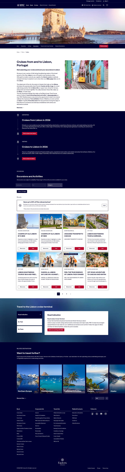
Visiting (29, 46)
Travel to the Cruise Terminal (47, 46)
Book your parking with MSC (56, 329)
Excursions (35, 46)
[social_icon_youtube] (101, 413)
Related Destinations (60, 46)
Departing (23, 46)
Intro (18, 46)
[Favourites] (107, 5)
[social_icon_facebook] (92, 413)
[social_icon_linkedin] (97, 413)
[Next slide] (106, 398)
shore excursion (52, 95)
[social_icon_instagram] (105, 413)
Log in (104, 205)
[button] (54, 185)
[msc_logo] (21, 5)
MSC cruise (50, 79)
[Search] (103, 5)
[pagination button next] (70, 293)
